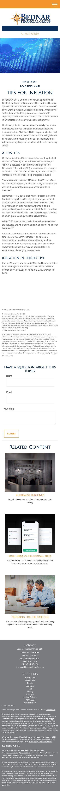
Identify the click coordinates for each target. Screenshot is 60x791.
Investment (30, 680)
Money (30, 691)
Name (9, 375)
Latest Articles (30, 697)
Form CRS (10, 705)
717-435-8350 (32, 33)
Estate (30, 683)
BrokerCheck (50, 710)
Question (9, 408)
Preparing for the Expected (30, 617)
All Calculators (30, 702)
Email (9, 392)
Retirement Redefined (30, 495)
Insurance (30, 685)
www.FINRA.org (12, 753)
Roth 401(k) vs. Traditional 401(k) (30, 556)
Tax (30, 688)
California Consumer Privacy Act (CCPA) (18, 739)
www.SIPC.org (26, 753)
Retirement (30, 677)
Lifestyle (30, 694)
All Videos (30, 699)
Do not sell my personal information (40, 741)
